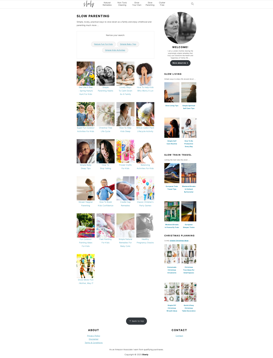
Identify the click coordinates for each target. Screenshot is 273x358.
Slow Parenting (150, 3)
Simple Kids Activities (115, 50)
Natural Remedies (107, 3)
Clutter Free (162, 3)
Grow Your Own (136, 3)
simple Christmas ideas (179, 240)
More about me (179, 63)
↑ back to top (136, 321)
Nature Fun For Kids (103, 44)
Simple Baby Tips (128, 44)
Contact (179, 336)
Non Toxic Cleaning (122, 3)
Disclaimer (93, 339)
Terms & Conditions (94, 343)
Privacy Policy (93, 336)
